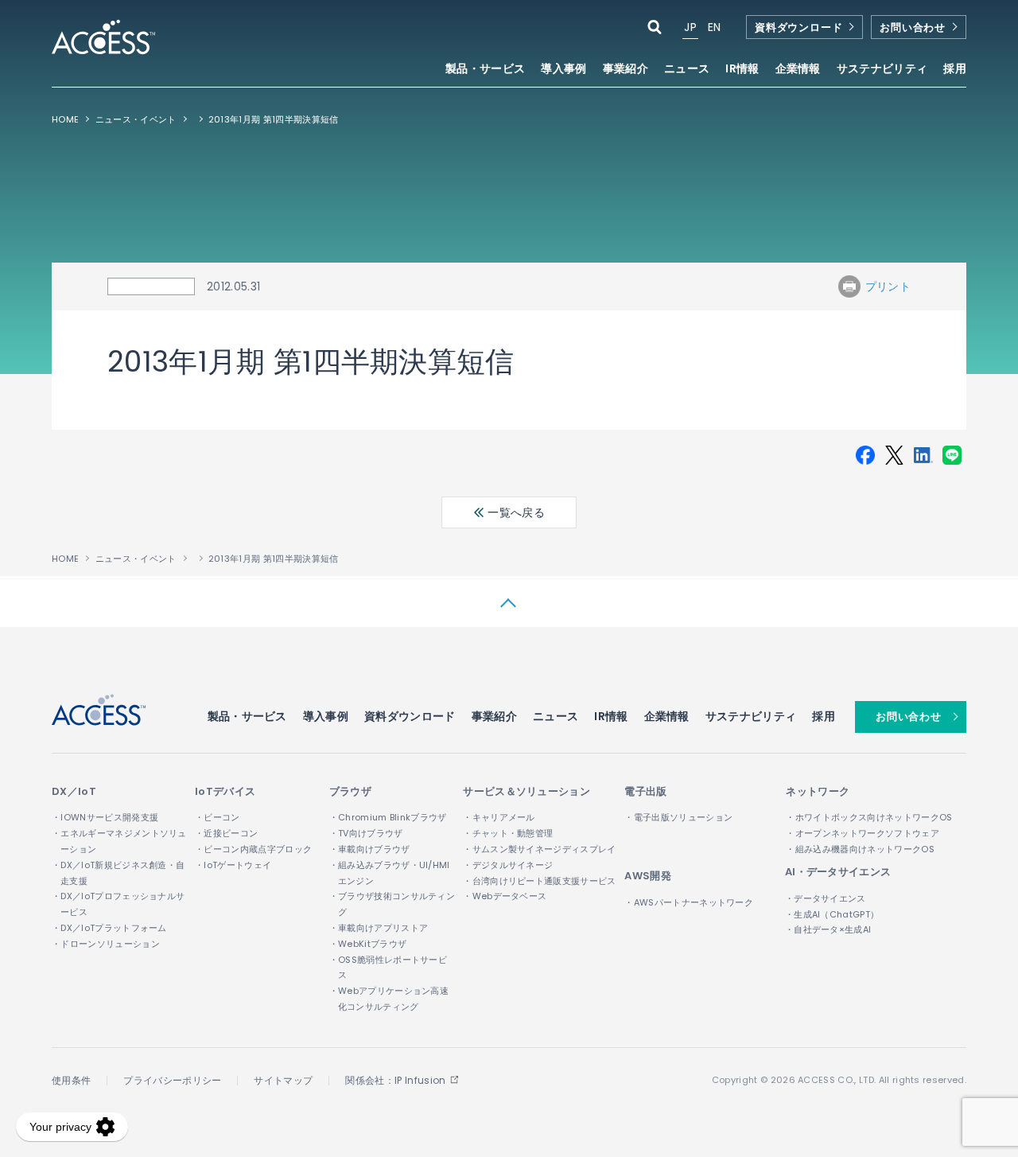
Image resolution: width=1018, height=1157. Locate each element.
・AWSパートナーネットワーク (688, 902)
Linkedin (923, 455)
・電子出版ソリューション (678, 817)
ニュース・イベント (136, 119)
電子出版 (645, 791)
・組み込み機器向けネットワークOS (860, 849)
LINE (952, 455)
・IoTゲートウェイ (233, 865)
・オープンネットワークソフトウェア (862, 833)
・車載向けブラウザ (369, 849)
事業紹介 (494, 716)
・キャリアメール (499, 817)
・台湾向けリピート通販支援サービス (539, 881)
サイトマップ (283, 1080)
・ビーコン (217, 817)
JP (690, 27)
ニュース (686, 69)
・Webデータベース (504, 896)
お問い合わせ (913, 27)
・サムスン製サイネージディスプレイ (539, 849)
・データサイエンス (825, 898)
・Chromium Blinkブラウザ (388, 817)
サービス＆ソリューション (526, 791)
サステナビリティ (751, 716)
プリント (888, 286)
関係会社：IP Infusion (395, 1080)
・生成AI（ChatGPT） (832, 914)
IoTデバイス (225, 791)
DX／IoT (74, 791)
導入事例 (563, 69)
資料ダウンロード (798, 27)
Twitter (893, 455)
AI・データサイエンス (838, 871)
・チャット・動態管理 (508, 833)
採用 (954, 69)
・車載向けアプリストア (379, 927)
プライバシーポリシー (172, 1080)
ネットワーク (817, 791)
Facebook (865, 455)
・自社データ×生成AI (828, 929)
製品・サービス (247, 716)
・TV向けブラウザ (366, 833)
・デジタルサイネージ (508, 865)
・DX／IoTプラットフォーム (109, 927)
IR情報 (611, 716)
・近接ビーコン (226, 833)
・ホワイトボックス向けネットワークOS (869, 817)
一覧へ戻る (514, 512)
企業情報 (667, 716)
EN (714, 27)
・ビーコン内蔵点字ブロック (253, 849)
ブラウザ (350, 791)
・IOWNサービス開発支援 (105, 817)
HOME (65, 119)
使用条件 (71, 1080)
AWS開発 (647, 875)
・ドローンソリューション (106, 943)
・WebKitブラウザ (368, 943)
